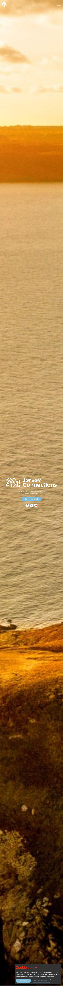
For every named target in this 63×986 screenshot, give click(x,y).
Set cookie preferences (41, 981)
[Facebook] (27, 505)
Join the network (31, 499)
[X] (31, 505)
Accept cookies (23, 981)
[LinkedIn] (35, 505)
